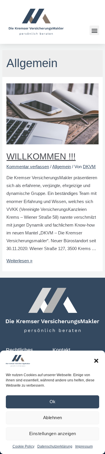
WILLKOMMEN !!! (41, 156)
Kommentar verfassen (27, 166)
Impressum (84, 446)
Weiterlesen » (19, 261)
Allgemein (61, 166)
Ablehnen (52, 417)
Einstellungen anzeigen (52, 433)
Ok (53, 401)
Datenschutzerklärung (54, 446)
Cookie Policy (23, 446)
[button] (96, 361)
